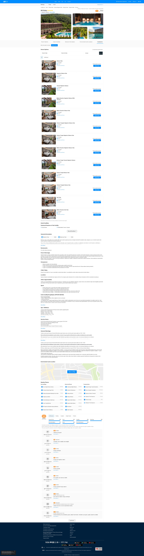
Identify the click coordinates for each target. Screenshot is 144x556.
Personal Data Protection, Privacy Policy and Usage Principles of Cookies (52, 533)
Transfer (69, 1)
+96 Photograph (99, 37)
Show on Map (52, 12)
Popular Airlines (46, 538)
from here (73, 425)
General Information (70, 41)
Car (65, 1)
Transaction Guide (46, 527)
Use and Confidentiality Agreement (49, 525)
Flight (56, 1)
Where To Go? (72, 530)
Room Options (44, 41)
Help (130, 1)
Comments (100, 41)
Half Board (46, 57)
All (41, 57)
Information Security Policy (48, 530)
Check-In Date (44, 53)
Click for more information (6, 551)
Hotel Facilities (56, 41)
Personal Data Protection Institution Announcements (52, 534)
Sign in (135, 1)
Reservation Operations (122, 1)
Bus (62, 1)
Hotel (59, 1)
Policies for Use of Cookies (48, 536)
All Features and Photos (61, 65)
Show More (43, 245)
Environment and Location (86, 41)
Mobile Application (46, 524)
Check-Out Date (64, 53)
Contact (71, 533)
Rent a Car (72, 527)
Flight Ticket (72, 524)
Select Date (54, 45)
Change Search (99, 4)
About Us (71, 532)
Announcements (73, 537)
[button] (139, 1)
